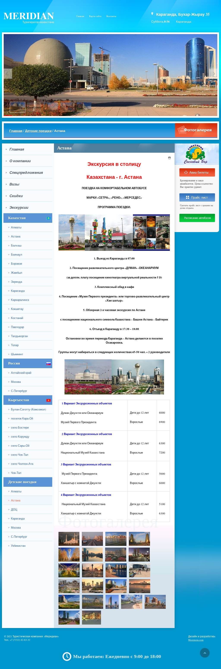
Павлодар (16, 327)
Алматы (14, 227)
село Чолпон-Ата (20, 464)
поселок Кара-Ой (20, 418)
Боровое (15, 263)
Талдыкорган (18, 336)
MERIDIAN (28, 15)
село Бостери (18, 427)
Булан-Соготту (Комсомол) (27, 409)
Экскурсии (17, 207)
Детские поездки (38, 130)
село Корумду (18, 436)
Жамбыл (15, 273)
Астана (14, 236)
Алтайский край (19, 373)
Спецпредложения (24, 172)
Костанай (15, 318)
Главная (80, 16)
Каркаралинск (18, 300)
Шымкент (15, 354)
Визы (12, 184)
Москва (14, 382)
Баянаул (15, 254)
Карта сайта (95, 16)
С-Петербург (17, 391)
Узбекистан (16, 546)
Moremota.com (196, 639)
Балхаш (14, 245)
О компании (18, 160)
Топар (13, 345)
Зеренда (15, 282)
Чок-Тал (14, 473)
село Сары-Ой (18, 446)
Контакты (111, 16)
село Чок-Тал (18, 455)
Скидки (14, 195)
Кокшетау (16, 309)
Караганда (16, 291)
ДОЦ (12, 509)
